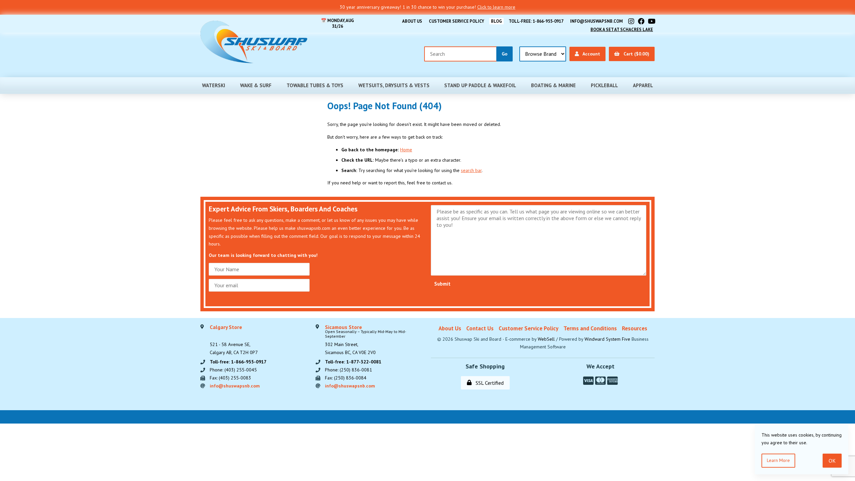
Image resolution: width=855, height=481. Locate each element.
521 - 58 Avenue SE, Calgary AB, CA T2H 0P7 (234, 340)
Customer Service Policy (456, 21)
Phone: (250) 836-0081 (348, 370)
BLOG (496, 21)
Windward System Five (607, 339)
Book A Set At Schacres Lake (621, 29)
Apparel (643, 85)
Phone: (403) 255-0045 (233, 370)
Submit (442, 284)
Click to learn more (496, 7)
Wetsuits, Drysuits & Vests (394, 85)
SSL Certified (488, 382)
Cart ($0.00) (635, 54)
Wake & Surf (256, 85)
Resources (634, 328)
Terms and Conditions (590, 328)
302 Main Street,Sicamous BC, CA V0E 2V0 (365, 340)
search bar (471, 170)
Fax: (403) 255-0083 (230, 378)
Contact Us (480, 328)
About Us (412, 21)
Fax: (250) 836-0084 (345, 378)
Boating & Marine (553, 85)
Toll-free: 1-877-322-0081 (353, 362)
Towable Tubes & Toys (315, 85)
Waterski (213, 85)
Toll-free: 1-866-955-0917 (536, 21)
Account (590, 54)
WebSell (546, 339)
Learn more (778, 460)
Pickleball (604, 85)
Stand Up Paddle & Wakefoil (480, 85)
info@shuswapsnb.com (596, 21)
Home (406, 150)
